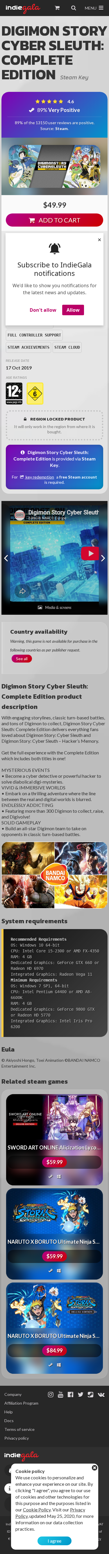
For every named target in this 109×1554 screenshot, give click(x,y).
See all (22, 658)
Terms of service (19, 1429)
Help (8, 1411)
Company (13, 1394)
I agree (54, 1541)
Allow (73, 310)
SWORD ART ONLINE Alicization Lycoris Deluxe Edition (54, 1147)
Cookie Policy (37, 1509)
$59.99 (54, 1162)
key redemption (39, 476)
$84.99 (54, 1350)
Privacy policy (16, 1438)
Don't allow (43, 310)
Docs (9, 1420)
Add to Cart (59, 220)
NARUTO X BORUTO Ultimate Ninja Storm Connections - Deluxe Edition (54, 1336)
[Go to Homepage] (23, 9)
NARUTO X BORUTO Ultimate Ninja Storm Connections (54, 1241)
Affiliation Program (21, 1403)
